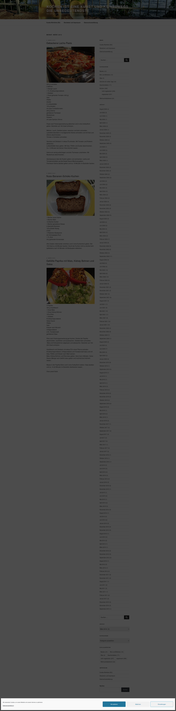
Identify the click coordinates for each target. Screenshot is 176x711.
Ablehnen (138, 704)
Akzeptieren (114, 704)
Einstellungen (162, 704)
